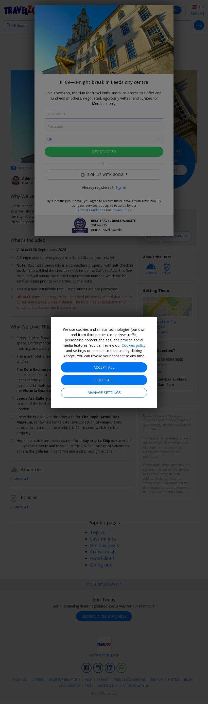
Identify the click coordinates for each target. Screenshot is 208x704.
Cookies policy (133, 345)
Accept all (104, 367)
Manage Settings (104, 392)
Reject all (104, 380)
